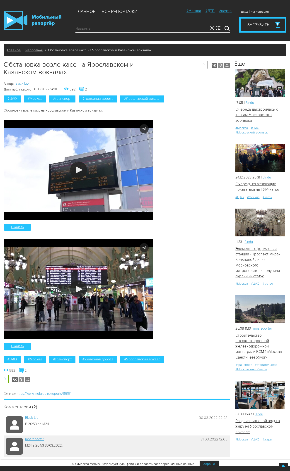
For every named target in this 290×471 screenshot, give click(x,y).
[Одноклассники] (220, 65)
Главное (85, 11)
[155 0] (260, 309)
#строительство (266, 365)
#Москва (193, 11)
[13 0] (260, 83)
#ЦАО (12, 98)
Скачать (17, 227)
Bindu (250, 103)
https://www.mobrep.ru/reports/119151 (44, 394)
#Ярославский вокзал (142, 98)
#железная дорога (97, 98)
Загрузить (258, 24)
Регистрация (260, 12)
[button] (78, 170)
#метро (268, 283)
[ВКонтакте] (214, 65)
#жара (267, 439)
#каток (267, 197)
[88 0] (260, 395)
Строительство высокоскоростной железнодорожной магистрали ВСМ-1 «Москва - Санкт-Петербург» (259, 346)
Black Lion (23, 83)
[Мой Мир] (227, 65)
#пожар (225, 11)
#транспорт (62, 98)
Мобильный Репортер (32, 20)
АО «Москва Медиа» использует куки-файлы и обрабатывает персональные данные (133, 464)
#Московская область (251, 369)
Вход (244, 12)
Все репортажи (120, 11)
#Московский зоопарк (251, 132)
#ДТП (210, 11)
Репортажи (34, 50)
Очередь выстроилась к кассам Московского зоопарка (256, 115)
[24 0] (260, 222)
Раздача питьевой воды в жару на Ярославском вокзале (257, 426)
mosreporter (34, 439)
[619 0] (260, 158)
